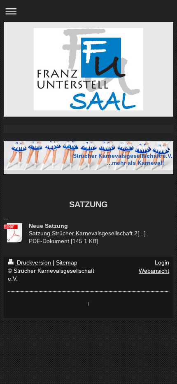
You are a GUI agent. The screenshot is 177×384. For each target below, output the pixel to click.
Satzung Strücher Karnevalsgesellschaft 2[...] (87, 233)
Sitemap (66, 262)
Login (162, 262)
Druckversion (34, 262)
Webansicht (154, 270)
